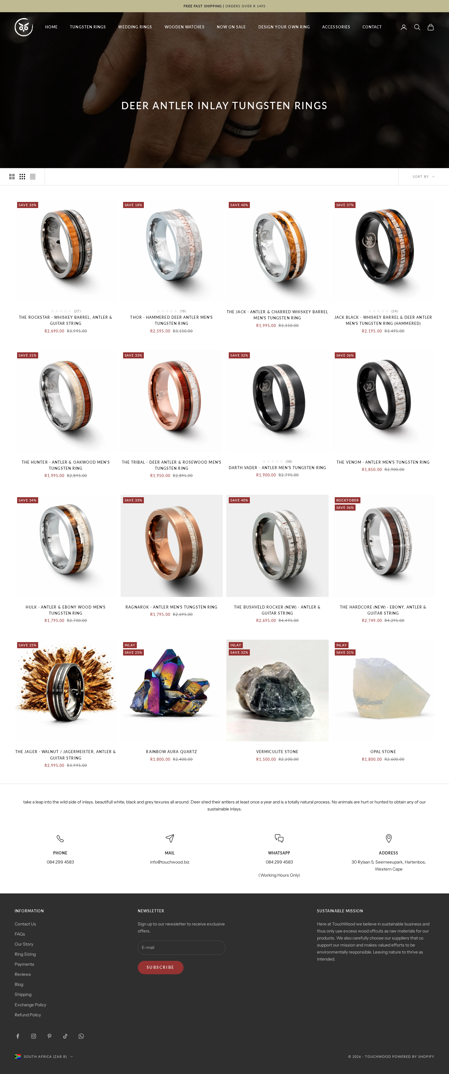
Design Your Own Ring (284, 27)
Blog (19, 984)
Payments (24, 964)
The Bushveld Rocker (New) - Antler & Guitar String (277, 610)
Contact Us (25, 924)
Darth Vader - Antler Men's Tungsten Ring (277, 467)
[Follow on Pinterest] (49, 1036)
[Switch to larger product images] (12, 176)
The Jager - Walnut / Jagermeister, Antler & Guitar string (65, 754)
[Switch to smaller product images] (22, 176)
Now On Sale (231, 27)
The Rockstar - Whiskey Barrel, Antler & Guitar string (65, 320)
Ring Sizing (25, 954)
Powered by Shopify (413, 1056)
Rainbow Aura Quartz (171, 751)
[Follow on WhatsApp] (81, 1036)
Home (51, 27)
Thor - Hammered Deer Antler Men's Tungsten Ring (171, 320)
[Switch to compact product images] (32, 176)
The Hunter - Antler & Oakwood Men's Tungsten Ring (66, 465)
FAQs (20, 934)
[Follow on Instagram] (34, 1036)
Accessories (336, 27)
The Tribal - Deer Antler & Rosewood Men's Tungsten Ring (171, 465)
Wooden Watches (185, 27)
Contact (372, 27)
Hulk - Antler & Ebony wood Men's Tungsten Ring (66, 610)
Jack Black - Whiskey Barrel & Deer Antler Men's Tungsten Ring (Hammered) (383, 320)
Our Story (24, 944)
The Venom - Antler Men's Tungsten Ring (383, 462)
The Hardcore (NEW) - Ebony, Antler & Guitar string (383, 610)
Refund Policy (28, 1015)
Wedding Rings (135, 27)
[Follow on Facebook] (18, 1036)
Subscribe (161, 967)
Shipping (23, 994)
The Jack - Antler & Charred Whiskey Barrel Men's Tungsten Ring (277, 315)
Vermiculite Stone (277, 751)
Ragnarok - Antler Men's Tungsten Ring (171, 607)
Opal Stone (383, 751)
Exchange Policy (30, 1005)
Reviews (23, 974)
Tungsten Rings (88, 27)
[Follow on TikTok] (65, 1036)
